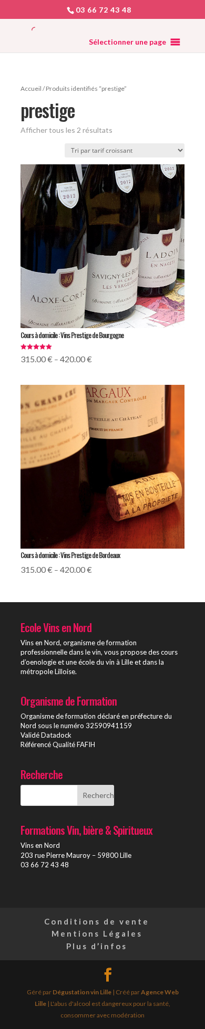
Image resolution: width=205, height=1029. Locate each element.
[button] (127, 42)
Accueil (31, 88)
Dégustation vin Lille (82, 992)
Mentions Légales (97, 933)
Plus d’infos (96, 946)
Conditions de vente (96, 921)
